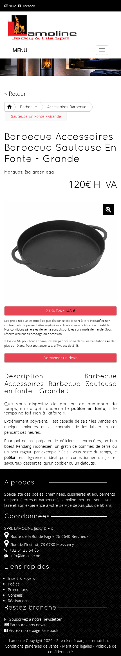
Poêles (14, 584)
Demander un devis (60, 357)
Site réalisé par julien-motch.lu (82, 640)
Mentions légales (77, 646)
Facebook (28, 6)
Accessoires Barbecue (66, 106)
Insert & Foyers (21, 578)
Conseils (15, 595)
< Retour (15, 93)
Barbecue (28, 106)
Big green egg (39, 172)
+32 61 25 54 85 (23, 550)
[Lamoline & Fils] (60, 28)
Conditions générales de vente (32, 646)
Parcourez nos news (27, 624)
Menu (20, 50)
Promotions (18, 589)
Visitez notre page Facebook (33, 630)
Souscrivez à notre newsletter (35, 619)
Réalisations (18, 600)
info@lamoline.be (24, 555)
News (12, 6)
